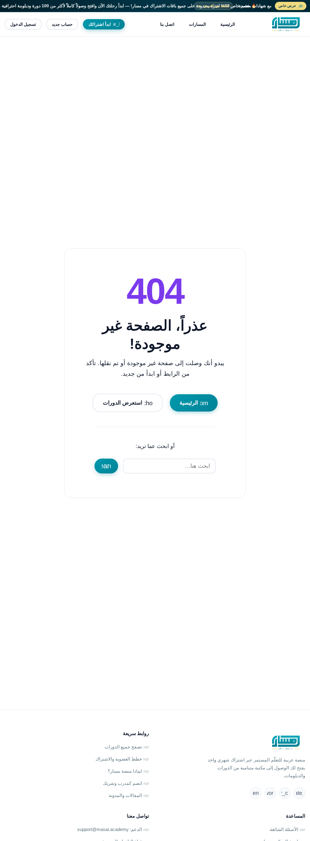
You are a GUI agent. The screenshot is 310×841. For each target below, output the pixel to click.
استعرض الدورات (130, 403)
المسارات (197, 24)
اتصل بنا (167, 24)
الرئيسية (227, 24)
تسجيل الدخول (23, 24)
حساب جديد (62, 24)
